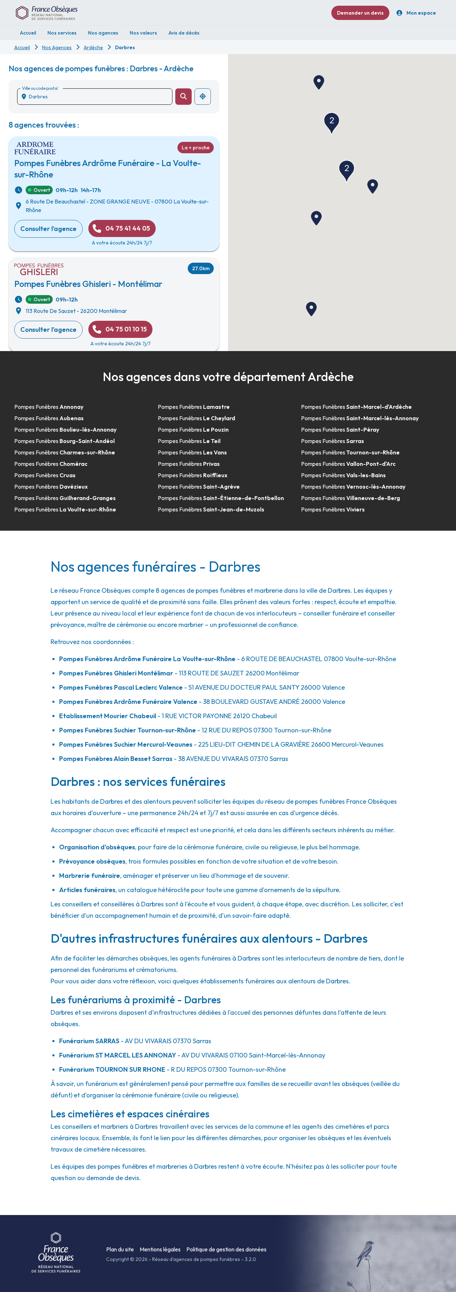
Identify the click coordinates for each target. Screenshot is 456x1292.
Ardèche (93, 47)
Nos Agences (57, 47)
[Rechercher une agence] (183, 96)
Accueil (22, 47)
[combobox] (97, 96)
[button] (316, 218)
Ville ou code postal (40, 88)
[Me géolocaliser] (203, 96)
